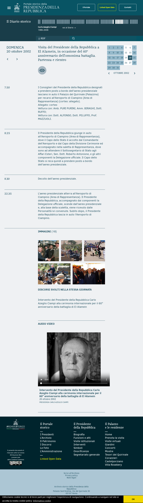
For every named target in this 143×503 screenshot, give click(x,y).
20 (130, 58)
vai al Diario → (69, 27)
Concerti (110, 448)
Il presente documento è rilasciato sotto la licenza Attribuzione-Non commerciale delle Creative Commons (15, 455)
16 (113, 58)
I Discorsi (45, 444)
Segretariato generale (87, 454)
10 (118, 52)
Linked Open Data (107, 7)
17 (118, 58)
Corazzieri (111, 458)
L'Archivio (46, 438)
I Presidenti (47, 434)
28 (134, 63)
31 (118, 68)
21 (134, 58)
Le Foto (44, 448)
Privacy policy (71, 475)
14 (134, 52)
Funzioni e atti (82, 438)
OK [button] (133, 499)
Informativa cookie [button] (42, 501)
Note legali (71, 477)
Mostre (109, 451)
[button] (73, 38)
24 (117, 63)
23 (113, 63)
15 (109, 58)
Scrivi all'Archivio (71, 473)
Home (108, 434)
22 (109, 63)
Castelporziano (114, 461)
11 (122, 52)
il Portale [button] (86, 7)
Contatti (127, 7)
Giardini (109, 444)
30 (113, 68)
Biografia (79, 434)
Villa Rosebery (113, 464)
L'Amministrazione (51, 451)
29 (109, 68)
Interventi (79, 444)
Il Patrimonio (48, 441)
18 (122, 58)
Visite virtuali (113, 441)
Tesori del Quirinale (116, 454)
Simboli (78, 448)
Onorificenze (81, 451)
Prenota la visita (114, 438)
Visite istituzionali (84, 441)
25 (122, 63)
